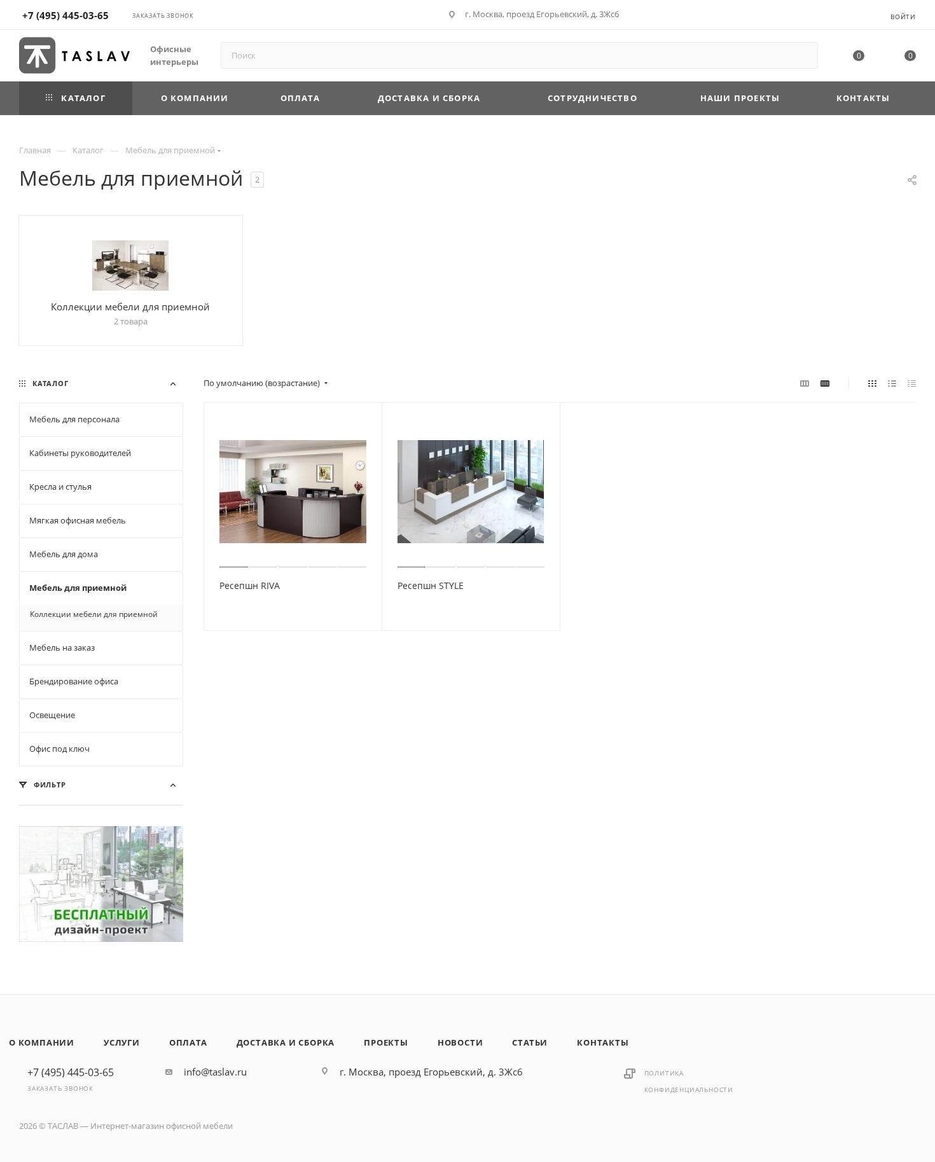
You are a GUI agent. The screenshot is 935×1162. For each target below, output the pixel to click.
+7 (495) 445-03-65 (65, 15)
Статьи (530, 1042)
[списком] (892, 383)
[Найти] (802, 55)
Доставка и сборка (286, 1042)
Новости (460, 1042)
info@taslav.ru (215, 1071)
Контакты (602, 1042)
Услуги (122, 1042)
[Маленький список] (805, 383)
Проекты (386, 1042)
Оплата (188, 1042)
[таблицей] (911, 383)
